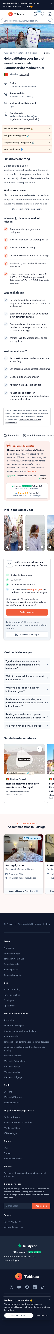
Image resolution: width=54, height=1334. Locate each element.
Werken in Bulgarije (13, 1077)
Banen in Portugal (12, 953)
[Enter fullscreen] (20, 547)
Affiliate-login (10, 1133)
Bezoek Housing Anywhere (22, 891)
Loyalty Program (35, 589)
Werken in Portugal (13, 1055)
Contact (7, 1153)
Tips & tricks (9, 1005)
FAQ (6, 1147)
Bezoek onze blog (12, 989)
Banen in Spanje (11, 964)
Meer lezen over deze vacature (27, 208)
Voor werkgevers (12, 1102)
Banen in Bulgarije (12, 975)
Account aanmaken (13, 1158)
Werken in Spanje (12, 1066)
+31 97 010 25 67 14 (13, 1221)
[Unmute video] (6, 547)
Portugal (33, 53)
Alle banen (9, 948)
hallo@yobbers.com (13, 1227)
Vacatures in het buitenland (15, 53)
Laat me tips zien (18, 1315)
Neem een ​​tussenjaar (14, 1025)
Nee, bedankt (42, 1315)
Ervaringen (9, 1000)
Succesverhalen (11, 1036)
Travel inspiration (12, 995)
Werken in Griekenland (15, 1061)
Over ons (8, 1091)
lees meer (21, 467)
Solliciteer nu (27, 612)
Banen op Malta (11, 969)
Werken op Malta (12, 1072)
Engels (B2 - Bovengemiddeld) (24, 119)
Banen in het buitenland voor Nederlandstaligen (27, 1041)
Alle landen (9, 1020)
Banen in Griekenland (14, 958)
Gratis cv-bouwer (12, 1117)
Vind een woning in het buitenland (20, 1031)
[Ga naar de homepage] (27, 1276)
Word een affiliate (12, 1128)
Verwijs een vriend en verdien (18, 1122)
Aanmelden (41, 1205)
